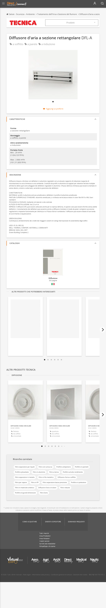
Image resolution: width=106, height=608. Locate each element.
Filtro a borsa (54, 472)
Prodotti (70, 22)
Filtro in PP (35, 482)
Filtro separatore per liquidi (25, 467)
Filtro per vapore (21, 482)
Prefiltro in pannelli (81, 467)
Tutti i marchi (44, 533)
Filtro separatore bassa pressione (55, 482)
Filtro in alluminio (39, 472)
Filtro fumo (44, 493)
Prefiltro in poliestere (78, 482)
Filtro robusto (65, 488)
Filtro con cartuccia (45, 467)
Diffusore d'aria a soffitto (67, 477)
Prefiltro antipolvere (63, 467)
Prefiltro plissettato (22, 472)
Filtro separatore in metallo (25, 477)
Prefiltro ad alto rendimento (73, 472)
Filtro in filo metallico (46, 477)
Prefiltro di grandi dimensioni (25, 493)
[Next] (102, 329)
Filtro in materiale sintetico (24, 488)
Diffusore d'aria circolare (47, 488)
